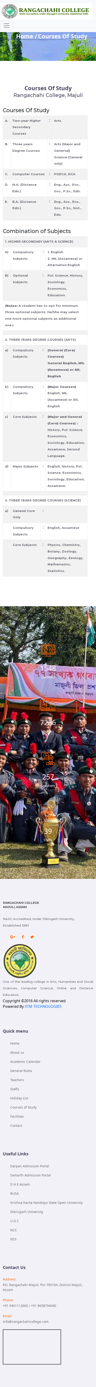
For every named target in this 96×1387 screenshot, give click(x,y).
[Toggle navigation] (6, 25)
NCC (13, 1230)
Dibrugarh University (26, 1211)
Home (24, 36)
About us (17, 1052)
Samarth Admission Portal (30, 1175)
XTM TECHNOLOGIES (43, 1006)
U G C (14, 1221)
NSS (13, 1239)
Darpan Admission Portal (29, 1166)
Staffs (14, 1089)
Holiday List (19, 1098)
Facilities (17, 1116)
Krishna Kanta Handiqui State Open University (46, 1202)
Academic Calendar (25, 1061)
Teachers (17, 1080)
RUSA (14, 1193)
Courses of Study (23, 1107)
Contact (16, 1125)
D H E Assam (20, 1184)
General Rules (21, 1070)
